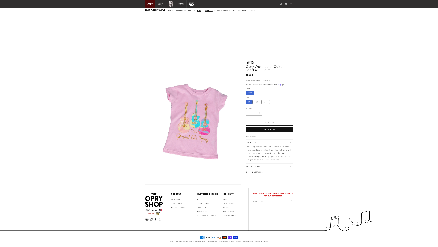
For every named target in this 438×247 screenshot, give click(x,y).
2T (249, 102)
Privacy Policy (228, 211)
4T (265, 102)
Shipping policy (248, 241)
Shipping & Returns (204, 203)
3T (257, 102)
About (225, 199)
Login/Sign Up (176, 203)
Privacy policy (223, 241)
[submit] (291, 201)
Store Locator (228, 203)
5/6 (273, 102)
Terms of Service (229, 215)
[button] (170, 10)
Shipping (249, 80)
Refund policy (212, 241)
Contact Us (201, 207)
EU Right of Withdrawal (206, 215)
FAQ (199, 199)
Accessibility (202, 211)
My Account (175, 199)
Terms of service (236, 241)
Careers (226, 207)
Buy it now (269, 129)
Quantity (249, 108)
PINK (250, 93)
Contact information (261, 241)
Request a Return (178, 207)
